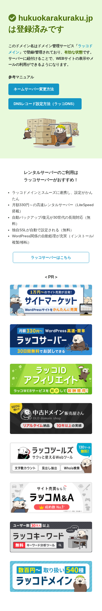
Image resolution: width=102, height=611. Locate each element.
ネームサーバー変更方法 (34, 89)
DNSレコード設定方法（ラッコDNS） (45, 104)
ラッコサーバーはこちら (51, 257)
